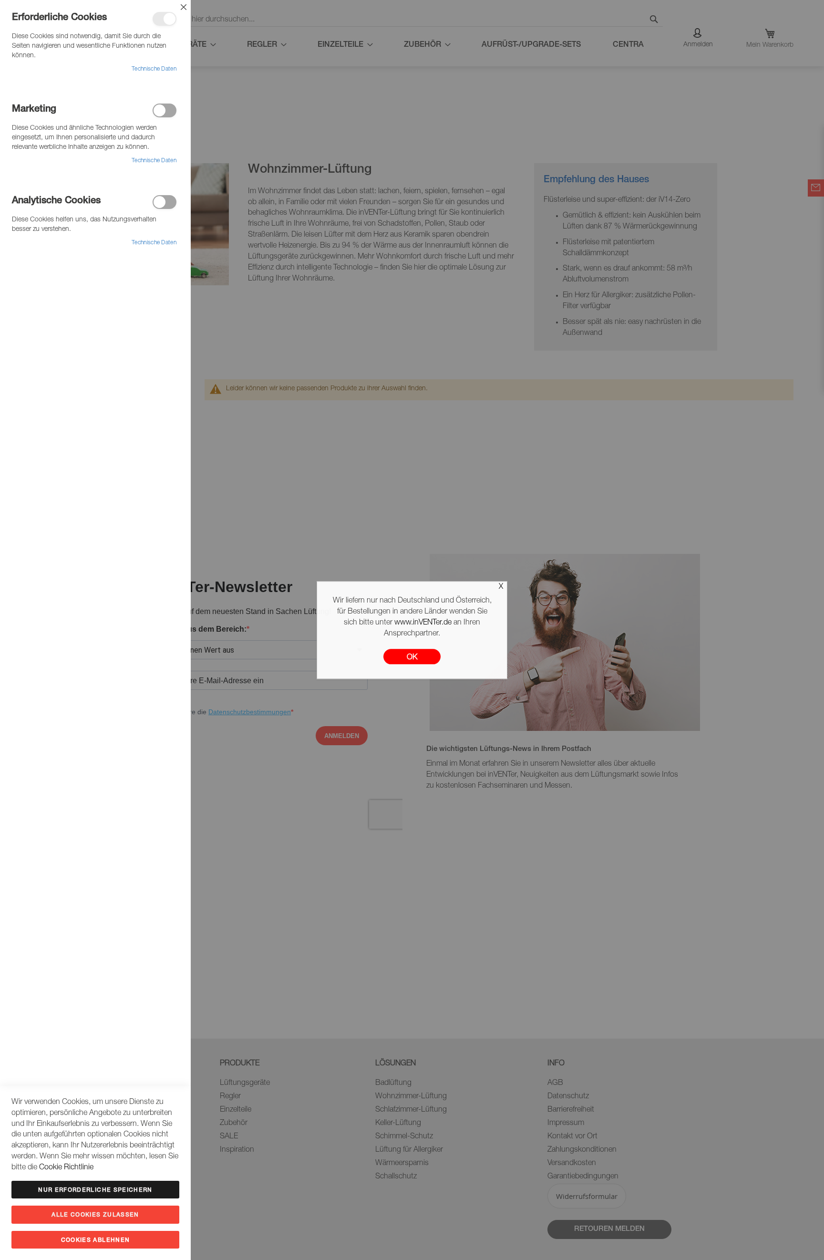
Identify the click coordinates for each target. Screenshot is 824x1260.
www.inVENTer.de (423, 623)
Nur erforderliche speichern (95, 1190)
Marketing (164, 110)
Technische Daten (154, 69)
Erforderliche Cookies (164, 19)
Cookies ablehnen (95, 1240)
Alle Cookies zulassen (95, 1215)
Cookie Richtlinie (66, 1168)
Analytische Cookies (164, 202)
